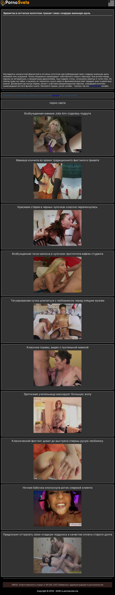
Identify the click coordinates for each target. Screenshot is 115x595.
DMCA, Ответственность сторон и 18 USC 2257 (35, 585)
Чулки (55, 95)
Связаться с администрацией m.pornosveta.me (80, 585)
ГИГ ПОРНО (95, 86)
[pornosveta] (5, 3)
